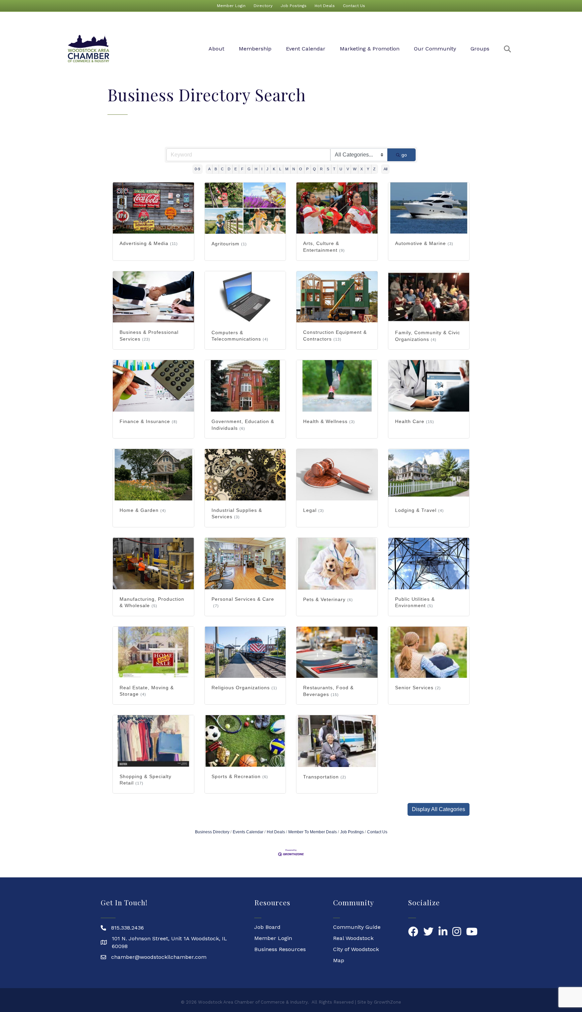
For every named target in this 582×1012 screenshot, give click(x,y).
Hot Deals (325, 5)
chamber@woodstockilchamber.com (158, 957)
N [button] (293, 169)
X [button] (361, 169)
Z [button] (374, 169)
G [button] (249, 169)
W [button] (354, 169)
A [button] (209, 169)
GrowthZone (387, 1002)
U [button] (341, 169)
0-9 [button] (197, 169)
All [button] (385, 169)
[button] (439, 809)
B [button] (216, 169)
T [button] (334, 169)
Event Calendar (305, 48)
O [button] (300, 169)
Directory (263, 5)
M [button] (286, 169)
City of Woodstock (356, 949)
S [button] (328, 169)
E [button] (235, 169)
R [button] (321, 169)
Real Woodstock (353, 938)
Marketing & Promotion (369, 48)
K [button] (274, 169)
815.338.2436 (127, 927)
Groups (480, 48)
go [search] (404, 155)
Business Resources (280, 949)
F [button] (242, 169)
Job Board (267, 927)
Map (338, 960)
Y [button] (368, 169)
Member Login (231, 5)
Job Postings (293, 5)
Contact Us (354, 5)
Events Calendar (248, 832)
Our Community (435, 48)
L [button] (280, 169)
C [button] (222, 169)
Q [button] (314, 169)
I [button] (261, 169)
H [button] (256, 169)
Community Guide (357, 927)
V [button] (348, 169)
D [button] (229, 169)
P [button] (307, 169)
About (216, 48)
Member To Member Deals (312, 832)
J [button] (267, 169)
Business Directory (212, 832)
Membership (255, 48)
